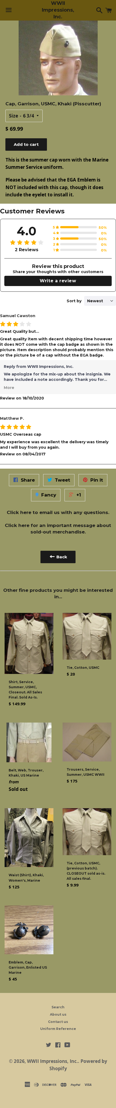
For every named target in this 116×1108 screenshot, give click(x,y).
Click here (19, 512)
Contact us (58, 1022)
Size (13, 116)
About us (58, 1014)
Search (58, 1007)
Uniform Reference (58, 1029)
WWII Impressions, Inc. (58, 10)
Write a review (58, 280)
